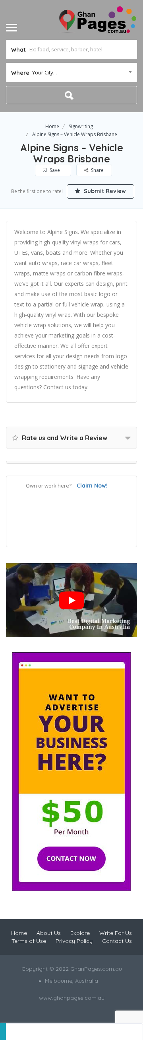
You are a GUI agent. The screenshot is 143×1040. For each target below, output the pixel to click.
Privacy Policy (74, 940)
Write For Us (115, 933)
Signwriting (81, 126)
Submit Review (104, 191)
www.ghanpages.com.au (71, 997)
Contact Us (117, 940)
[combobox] (71, 72)
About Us (49, 933)
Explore (80, 933)
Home (52, 126)
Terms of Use (29, 940)
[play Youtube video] (71, 600)
